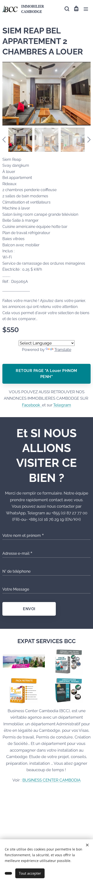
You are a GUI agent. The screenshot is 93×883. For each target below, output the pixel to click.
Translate (62, 349)
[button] (66, 9)
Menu (86, 9)
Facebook (32, 405)
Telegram (62, 405)
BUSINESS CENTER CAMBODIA (51, 780)
